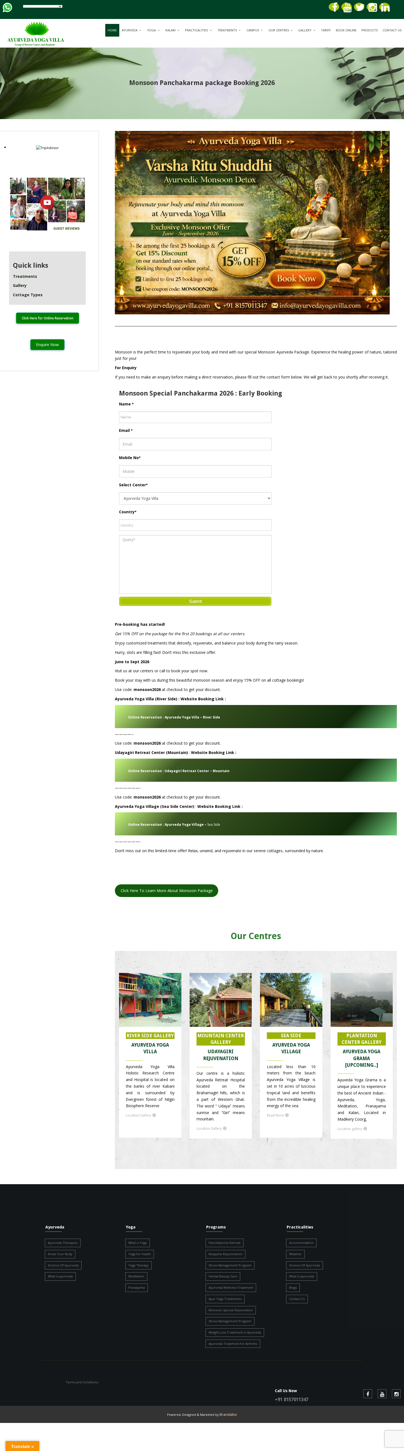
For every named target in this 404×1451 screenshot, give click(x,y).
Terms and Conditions (82, 1382)
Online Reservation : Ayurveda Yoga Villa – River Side (174, 717)
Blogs (293, 1287)
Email (125, 430)
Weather (295, 1254)
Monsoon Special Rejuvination (231, 1310)
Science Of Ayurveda (63, 1265)
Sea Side (174, 824)
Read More (275, 1115)
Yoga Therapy (138, 1265)
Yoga (151, 30)
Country (127, 511)
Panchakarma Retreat (224, 1243)
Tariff (326, 30)
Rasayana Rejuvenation (225, 1254)
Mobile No (129, 457)
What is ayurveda (60, 1276)
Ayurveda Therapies (63, 1243)
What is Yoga (137, 1243)
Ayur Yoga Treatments (225, 1299)
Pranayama (136, 1287)
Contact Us (392, 30)
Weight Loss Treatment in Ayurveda (235, 1332)
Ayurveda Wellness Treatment (231, 1287)
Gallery (304, 30)
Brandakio (228, 1414)
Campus (253, 30)
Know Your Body (60, 1254)
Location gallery (349, 1128)
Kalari (170, 30)
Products (369, 30)
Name (126, 404)
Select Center (133, 484)
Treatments (227, 30)
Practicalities (196, 30)
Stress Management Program (230, 1265)
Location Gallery (138, 1115)
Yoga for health (139, 1254)
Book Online (346, 30)
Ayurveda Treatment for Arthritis (233, 1344)
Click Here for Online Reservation (47, 318)
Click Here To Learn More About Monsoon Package (167, 890)
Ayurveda (129, 30)
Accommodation (301, 1243)
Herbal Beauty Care (223, 1276)
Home (112, 30)
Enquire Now (47, 344)
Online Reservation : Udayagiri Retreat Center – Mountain (178, 771)
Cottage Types (28, 294)
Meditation (136, 1276)
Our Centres (279, 30)
